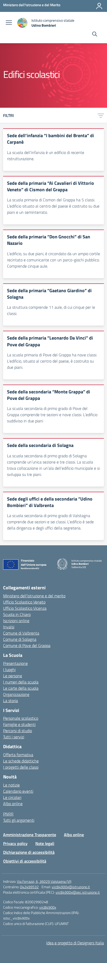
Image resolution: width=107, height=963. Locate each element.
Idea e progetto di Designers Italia (75, 943)
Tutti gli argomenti (18, 820)
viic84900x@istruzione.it (71, 887)
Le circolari (12, 797)
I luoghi (9, 669)
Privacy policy (15, 843)
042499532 (29, 887)
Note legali (44, 843)
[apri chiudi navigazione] (9, 23)
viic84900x (47, 907)
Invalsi (8, 627)
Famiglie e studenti (19, 724)
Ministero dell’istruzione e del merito (34, 596)
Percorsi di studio (17, 730)
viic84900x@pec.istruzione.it (78, 892)
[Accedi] (99, 6)
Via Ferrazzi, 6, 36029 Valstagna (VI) (44, 881)
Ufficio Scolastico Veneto (24, 602)
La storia (10, 700)
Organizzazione (16, 694)
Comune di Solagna (19, 639)
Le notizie (11, 785)
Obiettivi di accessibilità (24, 861)
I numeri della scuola (20, 682)
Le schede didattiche (21, 761)
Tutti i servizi (13, 737)
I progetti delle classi (20, 767)
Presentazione (15, 663)
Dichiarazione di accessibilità (29, 852)
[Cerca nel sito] (95, 34)
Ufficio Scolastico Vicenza (24, 608)
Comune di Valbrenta (21, 633)
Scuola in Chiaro (17, 614)
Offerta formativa (18, 755)
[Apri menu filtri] (101, 115)
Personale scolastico (20, 718)
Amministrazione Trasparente (29, 835)
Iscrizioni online (16, 621)
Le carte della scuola (20, 688)
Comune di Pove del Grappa (26, 645)
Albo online (13, 803)
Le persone (12, 676)
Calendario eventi (18, 791)
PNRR (8, 814)
